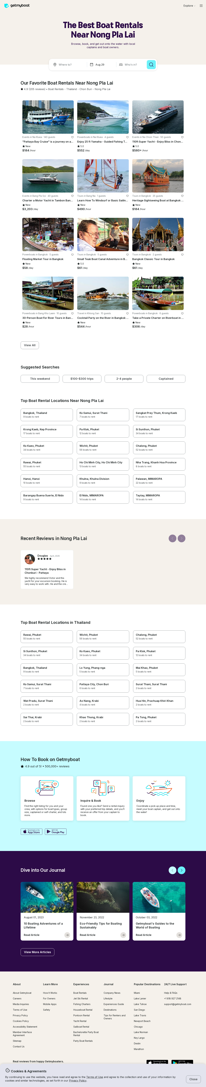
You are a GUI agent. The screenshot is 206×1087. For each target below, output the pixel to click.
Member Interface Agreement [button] (22, 1034)
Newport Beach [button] (142, 1021)
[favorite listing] (72, 137)
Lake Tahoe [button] (140, 1004)
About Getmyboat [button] (22, 992)
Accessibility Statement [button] (25, 1026)
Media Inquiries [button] (21, 1004)
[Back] (172, 538)
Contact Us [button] (18, 1046)
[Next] (181, 538)
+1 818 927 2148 (172, 998)
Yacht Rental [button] (79, 1021)
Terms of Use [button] (94, 1077)
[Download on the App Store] (31, 832)
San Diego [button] (139, 1009)
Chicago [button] (138, 1026)
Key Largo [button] (139, 1037)
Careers (17, 998)
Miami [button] (137, 992)
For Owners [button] (49, 998)
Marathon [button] (139, 1049)
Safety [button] (46, 1009)
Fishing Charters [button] (81, 1004)
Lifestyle (108, 998)
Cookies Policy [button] (21, 1021)
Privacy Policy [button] (77, 1080)
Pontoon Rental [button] (81, 1015)
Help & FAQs (170, 992)
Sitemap (17, 1040)
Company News (112, 992)
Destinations (110, 1009)
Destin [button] (137, 1043)
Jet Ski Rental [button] (80, 998)
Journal (108, 984)
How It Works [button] (50, 992)
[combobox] (68, 64)
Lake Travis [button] (140, 1015)
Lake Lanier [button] (140, 998)
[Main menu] (201, 5)
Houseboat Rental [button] (82, 1009)
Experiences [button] (81, 984)
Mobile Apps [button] (49, 1004)
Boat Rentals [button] (80, 992)
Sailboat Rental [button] (81, 1026)
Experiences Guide (114, 1004)
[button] (56, 89)
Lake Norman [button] (141, 1032)
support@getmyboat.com (177, 1004)
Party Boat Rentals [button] (83, 1040)
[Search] (151, 64)
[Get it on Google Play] (56, 832)
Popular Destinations (147, 984)
